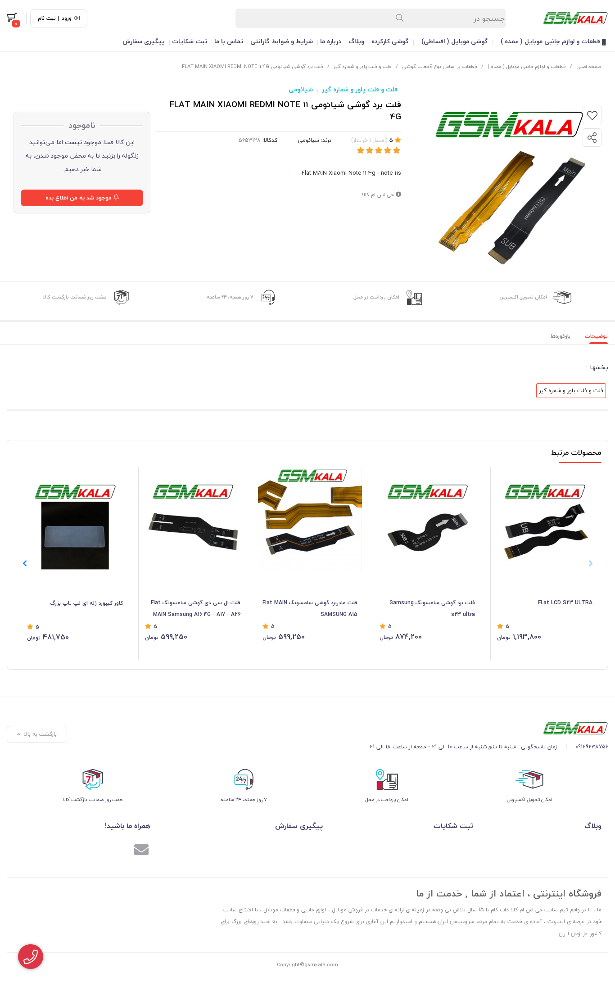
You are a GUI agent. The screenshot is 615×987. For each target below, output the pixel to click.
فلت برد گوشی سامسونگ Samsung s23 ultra (432, 608)
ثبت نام (47, 18)
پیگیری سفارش (143, 41)
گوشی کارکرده (390, 41)
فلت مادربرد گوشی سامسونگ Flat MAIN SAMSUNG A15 (309, 608)
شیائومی (301, 89)
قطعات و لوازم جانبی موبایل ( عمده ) (551, 41)
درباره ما (330, 41)
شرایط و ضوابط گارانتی (281, 41)
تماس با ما (228, 41)
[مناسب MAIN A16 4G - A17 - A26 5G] (192, 519)
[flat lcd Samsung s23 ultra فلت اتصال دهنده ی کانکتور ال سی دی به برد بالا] (545, 519)
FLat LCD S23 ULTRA (565, 602)
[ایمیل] (141, 851)
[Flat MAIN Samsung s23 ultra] (427, 519)
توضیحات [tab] (596, 336)
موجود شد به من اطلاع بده (79, 198)
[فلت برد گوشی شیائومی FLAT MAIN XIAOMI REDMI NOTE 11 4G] (489, 728)
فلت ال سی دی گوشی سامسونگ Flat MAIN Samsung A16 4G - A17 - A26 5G (195, 609)
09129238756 (591, 747)
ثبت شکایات (189, 41)
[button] (24, 563)
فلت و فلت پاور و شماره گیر (363, 66)
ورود (67, 18)
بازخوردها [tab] (560, 336)
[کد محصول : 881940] (75, 519)
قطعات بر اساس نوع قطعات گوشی (439, 66)
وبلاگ (356, 41)
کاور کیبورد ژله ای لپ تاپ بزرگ (86, 603)
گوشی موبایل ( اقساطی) (454, 41)
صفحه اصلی (588, 66)
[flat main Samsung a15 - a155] (310, 519)
